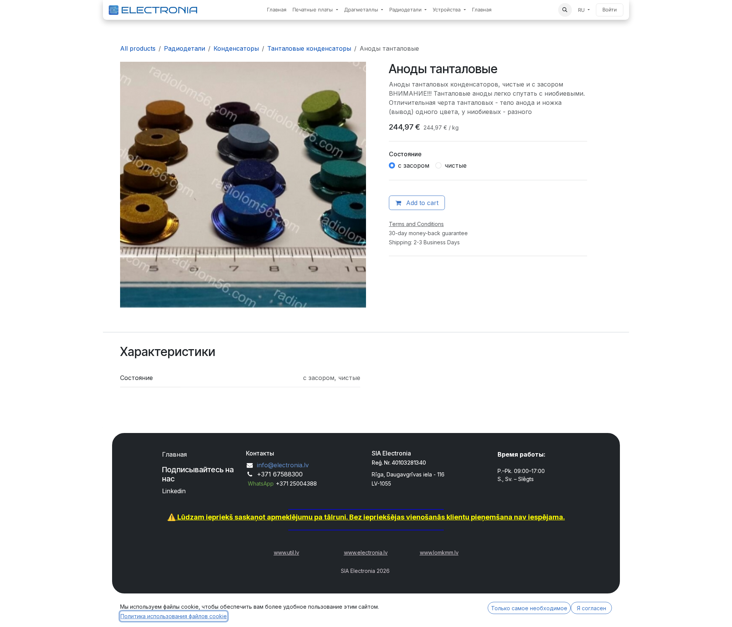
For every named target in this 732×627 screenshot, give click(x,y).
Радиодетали (184, 48)
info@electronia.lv (283, 465)
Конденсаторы (236, 48)
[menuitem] (276, 10)
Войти (609, 9)
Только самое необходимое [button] (529, 608)
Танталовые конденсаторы (309, 48)
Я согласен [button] (591, 608)
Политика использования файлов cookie (173, 616)
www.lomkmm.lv (439, 552)
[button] (565, 10)
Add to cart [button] (421, 203)
